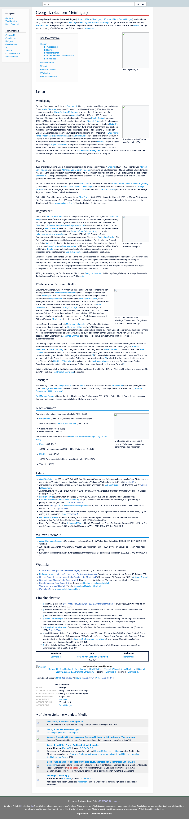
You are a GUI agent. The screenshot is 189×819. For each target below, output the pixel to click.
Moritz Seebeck (98, 117)
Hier (32, 806)
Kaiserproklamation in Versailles (50, 234)
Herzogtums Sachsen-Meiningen (95, 22)
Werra (82, 385)
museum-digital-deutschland (67, 588)
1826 (87, 19)
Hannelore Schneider (48, 517)
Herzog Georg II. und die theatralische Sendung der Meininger (67, 576)
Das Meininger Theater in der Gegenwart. (58, 580)
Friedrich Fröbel (93, 120)
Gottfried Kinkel (80, 135)
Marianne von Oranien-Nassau (76, 169)
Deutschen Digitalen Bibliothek (87, 585)
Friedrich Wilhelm (111, 668)
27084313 (106, 677)
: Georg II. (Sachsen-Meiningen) (59, 570)
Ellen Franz (84, 197)
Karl (135, 668)
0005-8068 (71, 514)
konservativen (53, 245)
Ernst (84, 189)
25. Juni (107, 19)
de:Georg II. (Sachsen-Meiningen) (62, 732)
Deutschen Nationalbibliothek (96, 582)
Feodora (84, 183)
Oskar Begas (72, 767)
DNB (68, 502)
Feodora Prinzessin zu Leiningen (78, 186)
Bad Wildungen (125, 19)
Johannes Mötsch (75, 523)
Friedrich (43, 454)
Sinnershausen (110, 349)
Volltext (144, 484)
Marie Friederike (49, 109)
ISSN (63, 514)
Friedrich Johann (107, 189)
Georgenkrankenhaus (52, 388)
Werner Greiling (81, 638)
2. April (81, 19)
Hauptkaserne (51, 228)
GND (58, 677)
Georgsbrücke (64, 385)
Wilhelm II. (50, 242)
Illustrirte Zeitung (46, 478)
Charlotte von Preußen (66, 423)
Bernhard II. (72, 106)
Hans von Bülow (74, 326)
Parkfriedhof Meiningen (63, 371)
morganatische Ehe (63, 202)
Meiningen (96, 19)
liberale (49, 248)
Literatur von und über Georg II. (53, 582)
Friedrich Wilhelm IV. (62, 361)
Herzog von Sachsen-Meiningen (92, 656)
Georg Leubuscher (93, 273)
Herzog (72, 22)
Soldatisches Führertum (68, 499)
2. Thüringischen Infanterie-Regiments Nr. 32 (65, 225)
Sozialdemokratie (73, 251)
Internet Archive (140, 576)
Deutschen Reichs (106, 236)
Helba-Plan (114, 123)
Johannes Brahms (70, 335)
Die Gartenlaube (112, 484)
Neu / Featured (12, 24)
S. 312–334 (54, 630)
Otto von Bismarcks (55, 216)
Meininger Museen (100, 361)
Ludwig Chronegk (69, 307)
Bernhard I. (53, 668)
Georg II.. (54, 505)
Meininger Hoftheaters (65, 292)
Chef (38, 225)
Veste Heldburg (56, 349)
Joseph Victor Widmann (55, 627)
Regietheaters (55, 298)
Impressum (82, 813)
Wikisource (45, 487)
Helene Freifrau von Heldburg (107, 751)
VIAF (98, 677)
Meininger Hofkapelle (75, 323)
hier (21, 806)
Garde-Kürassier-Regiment (89, 150)
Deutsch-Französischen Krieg (83, 231)
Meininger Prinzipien (88, 298)
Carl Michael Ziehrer (45, 395)
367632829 (76, 502)
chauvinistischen (68, 245)
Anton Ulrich (126, 668)
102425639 (67, 677)
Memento (102, 576)
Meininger (46, 295)
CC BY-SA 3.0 (86, 748)
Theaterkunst (42, 25)
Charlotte (112, 166)
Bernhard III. (41, 175)
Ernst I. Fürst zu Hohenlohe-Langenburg (130, 183)
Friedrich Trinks (46, 496)
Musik (136, 25)
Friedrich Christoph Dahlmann (55, 135)
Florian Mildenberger (54, 618)
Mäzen (100, 141)
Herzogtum (89, 28)
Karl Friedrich (96, 668)
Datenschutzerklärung (101, 813)
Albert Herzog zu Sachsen (51, 540)
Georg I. (141, 668)
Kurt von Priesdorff (47, 499)
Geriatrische (117, 385)
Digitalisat (128, 481)
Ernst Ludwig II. (82, 668)
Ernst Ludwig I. (66, 668)
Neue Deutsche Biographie (76, 505)
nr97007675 (87, 677)
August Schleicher (59, 144)
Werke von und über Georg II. (52, 585)
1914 (114, 19)
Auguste (75, 115)
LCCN (78, 677)
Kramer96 (66, 748)
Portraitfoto (44, 588)
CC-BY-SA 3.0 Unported (109, 801)
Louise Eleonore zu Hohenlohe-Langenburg (75, 671)
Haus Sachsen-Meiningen (65, 112)
